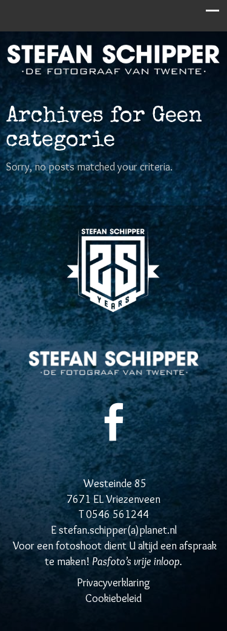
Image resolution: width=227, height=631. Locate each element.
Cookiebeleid (113, 598)
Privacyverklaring (113, 582)
